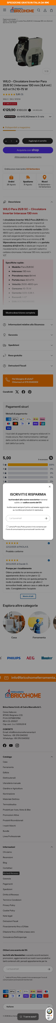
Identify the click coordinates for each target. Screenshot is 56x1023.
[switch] (49, 1018)
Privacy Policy (20, 527)
